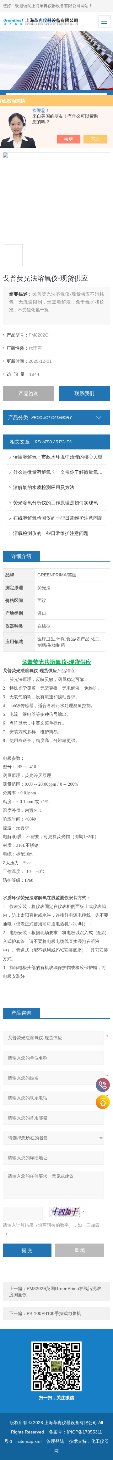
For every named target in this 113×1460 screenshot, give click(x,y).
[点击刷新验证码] (64, 1212)
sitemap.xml (29, 1441)
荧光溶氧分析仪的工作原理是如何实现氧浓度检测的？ (59, 502)
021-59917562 (103, 1085)
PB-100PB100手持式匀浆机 (54, 1313)
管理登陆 (55, 1441)
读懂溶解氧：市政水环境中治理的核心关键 (58, 456)
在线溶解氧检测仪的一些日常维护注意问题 (58, 518)
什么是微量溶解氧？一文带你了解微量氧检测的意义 (59, 472)
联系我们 (84, 393)
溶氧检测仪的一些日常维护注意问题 (51, 533)
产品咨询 (29, 393)
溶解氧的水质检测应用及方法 (43, 487)
